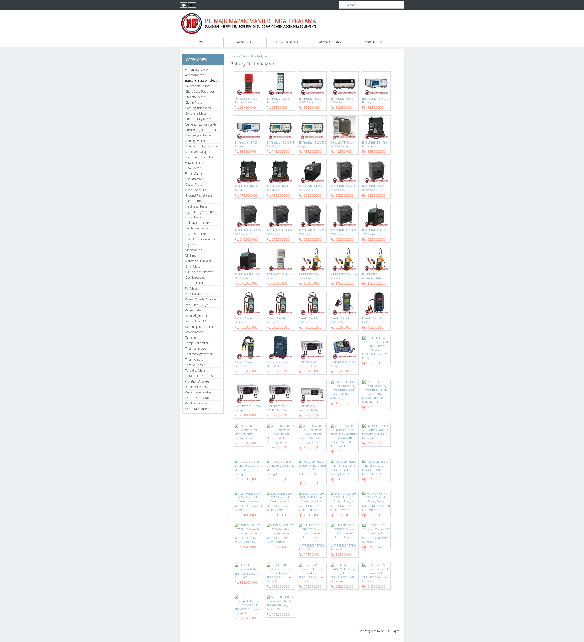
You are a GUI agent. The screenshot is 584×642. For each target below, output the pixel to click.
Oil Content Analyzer (199, 272)
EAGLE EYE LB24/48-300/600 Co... (375, 188)
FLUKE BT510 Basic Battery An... (310, 276)
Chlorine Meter (195, 97)
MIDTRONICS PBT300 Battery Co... (343, 547)
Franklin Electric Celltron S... (372, 320)
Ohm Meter (193, 266)
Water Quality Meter (199, 397)
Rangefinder (193, 310)
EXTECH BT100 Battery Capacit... (280, 276)
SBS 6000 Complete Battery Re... (247, 611)
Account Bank (330, 42)
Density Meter (195, 141)
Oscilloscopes (195, 277)
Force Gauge (194, 173)
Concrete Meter (196, 113)
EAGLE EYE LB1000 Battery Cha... (310, 188)
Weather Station (196, 403)
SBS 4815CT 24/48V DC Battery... (342, 579)
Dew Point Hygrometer (201, 146)
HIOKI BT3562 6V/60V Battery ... (248, 408)
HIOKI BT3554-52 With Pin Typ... (376, 356)
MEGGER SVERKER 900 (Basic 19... (341, 444)
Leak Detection (196, 233)
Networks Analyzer (198, 261)
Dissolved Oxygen (197, 151)
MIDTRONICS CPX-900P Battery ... (277, 508)
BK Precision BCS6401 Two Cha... (280, 144)
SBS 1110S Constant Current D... (375, 540)
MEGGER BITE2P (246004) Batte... (372, 400)
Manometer (193, 250)
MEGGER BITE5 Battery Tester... (244, 436)
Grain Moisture (195, 190)
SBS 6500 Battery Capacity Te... (277, 607)
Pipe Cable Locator (198, 294)
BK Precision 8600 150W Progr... (309, 100)
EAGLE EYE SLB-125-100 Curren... (375, 232)
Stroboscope (194, 332)
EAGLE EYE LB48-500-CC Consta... (343, 232)
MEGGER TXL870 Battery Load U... (372, 472)
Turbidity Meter (196, 370)
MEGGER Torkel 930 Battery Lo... (247, 472)
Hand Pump (193, 201)
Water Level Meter (198, 392)
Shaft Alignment (196, 315)
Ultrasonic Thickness (199, 376)
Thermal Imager (196, 348)
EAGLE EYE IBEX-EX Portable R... (278, 188)
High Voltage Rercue (199, 212)
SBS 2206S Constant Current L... (279, 579)
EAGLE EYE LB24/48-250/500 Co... (343, 188)
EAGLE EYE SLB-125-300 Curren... (247, 276)
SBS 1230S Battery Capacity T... (246, 575)
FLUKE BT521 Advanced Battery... (374, 276)
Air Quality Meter (197, 69)
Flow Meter (193, 168)
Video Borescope (197, 387)
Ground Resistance (198, 195)
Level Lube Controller (200, 239)
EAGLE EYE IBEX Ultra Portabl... (248, 188)
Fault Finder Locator (199, 157)
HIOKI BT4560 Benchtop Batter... (309, 408)
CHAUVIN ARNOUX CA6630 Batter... (341, 144)
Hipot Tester (194, 217)
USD (192, 5)
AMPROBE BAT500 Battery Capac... (246, 100)
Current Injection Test (200, 130)
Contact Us (373, 42)
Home (200, 42)
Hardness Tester (197, 206)
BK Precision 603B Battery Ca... (277, 100)
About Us (244, 42)
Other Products (196, 283)
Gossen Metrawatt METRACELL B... (277, 364)
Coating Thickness (198, 108)
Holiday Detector (197, 223)
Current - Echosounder (201, 124)
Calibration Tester (197, 86)
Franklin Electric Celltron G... (340, 320)
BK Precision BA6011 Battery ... (248, 144)
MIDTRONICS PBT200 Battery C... (311, 547)
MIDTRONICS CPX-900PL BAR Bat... (309, 508)
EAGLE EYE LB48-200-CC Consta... (248, 232)
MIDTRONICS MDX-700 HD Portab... (376, 508)
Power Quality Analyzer (201, 299)
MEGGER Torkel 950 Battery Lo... (279, 472)
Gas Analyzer (194, 179)
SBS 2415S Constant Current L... (311, 579)
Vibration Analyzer (197, 381)
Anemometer (194, 75)
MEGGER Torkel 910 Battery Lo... (374, 436)
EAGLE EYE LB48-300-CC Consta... (280, 232)
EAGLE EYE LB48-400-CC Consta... (312, 232)
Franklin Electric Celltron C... (244, 320)
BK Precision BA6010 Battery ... (375, 100)
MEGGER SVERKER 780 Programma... (309, 440)
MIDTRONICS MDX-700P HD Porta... (246, 540)
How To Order (287, 42)
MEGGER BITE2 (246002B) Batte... (341, 396)
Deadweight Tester (198, 135)
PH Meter (192, 288)
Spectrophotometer (199, 326)
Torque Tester (195, 365)
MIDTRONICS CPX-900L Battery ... (249, 508)
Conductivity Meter (198, 119)
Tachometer (193, 337)
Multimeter (193, 255)
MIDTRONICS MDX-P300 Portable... (277, 540)
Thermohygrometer (198, 354)
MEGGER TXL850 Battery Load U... (340, 472)
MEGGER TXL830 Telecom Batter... (309, 476)
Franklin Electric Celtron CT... (244, 364)
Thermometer (195, 359)
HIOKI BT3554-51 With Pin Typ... (344, 364)
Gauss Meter (194, 184)
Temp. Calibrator (196, 343)
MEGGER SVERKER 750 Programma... (277, 440)
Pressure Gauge (196, 305)
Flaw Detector (195, 162)
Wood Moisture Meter (200, 408)
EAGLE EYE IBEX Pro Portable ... (374, 144)
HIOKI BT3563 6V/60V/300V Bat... (277, 408)
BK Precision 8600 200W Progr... (341, 100)
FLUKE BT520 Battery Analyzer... (343, 276)
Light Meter (193, 244)
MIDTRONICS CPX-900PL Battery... (341, 508)
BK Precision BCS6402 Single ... (312, 144)
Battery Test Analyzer (202, 80)
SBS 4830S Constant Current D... (375, 579)
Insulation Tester (197, 228)
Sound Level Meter (198, 321)
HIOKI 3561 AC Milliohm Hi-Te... (308, 364)
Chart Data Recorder (199, 91)
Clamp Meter (194, 102)
